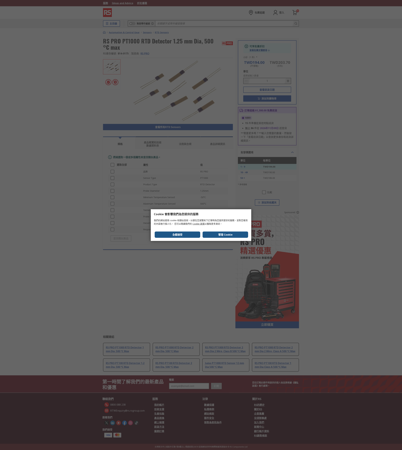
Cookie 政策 (199, 223)
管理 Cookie (225, 234)
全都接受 (177, 234)
